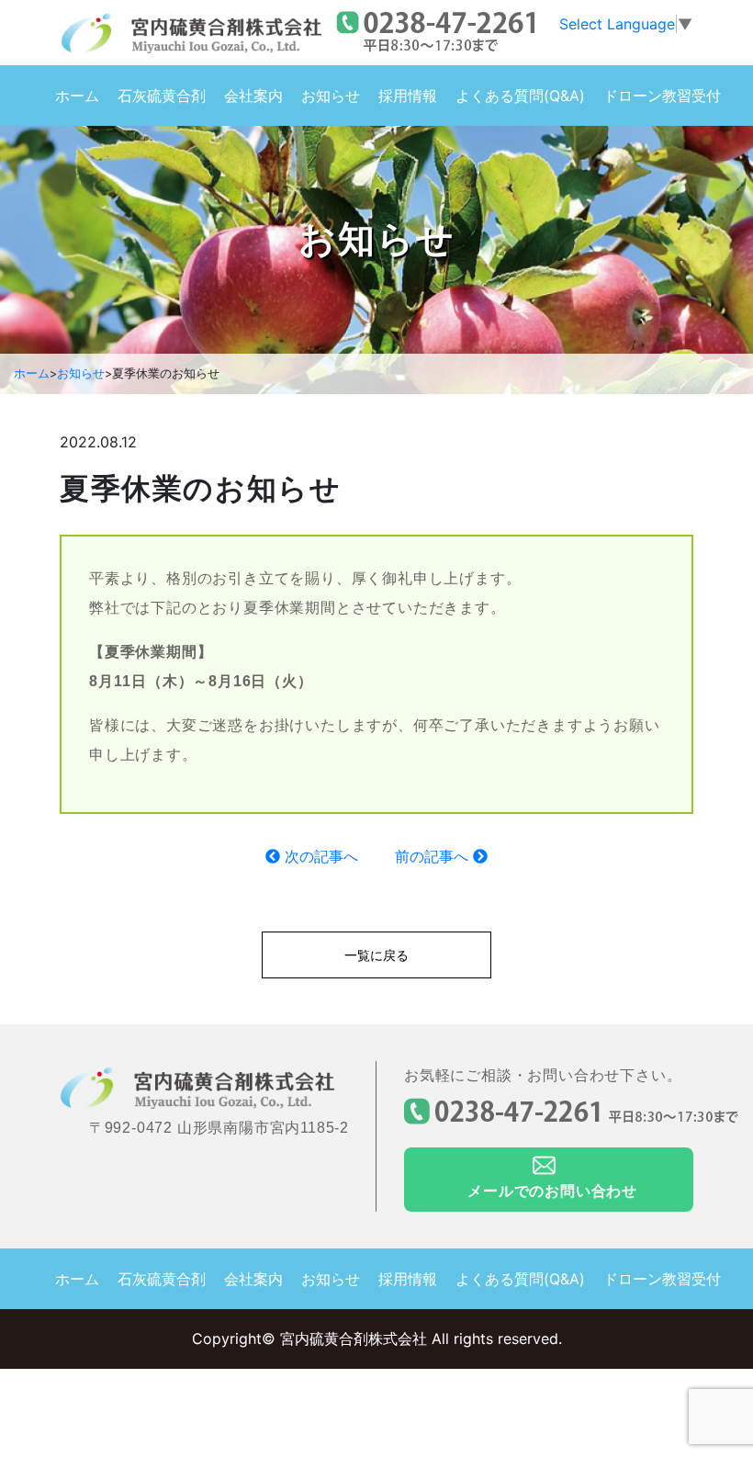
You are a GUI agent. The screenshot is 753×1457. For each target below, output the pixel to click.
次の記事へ (319, 856)
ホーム (77, 95)
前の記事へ (434, 856)
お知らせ (330, 95)
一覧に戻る (376, 955)
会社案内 (253, 95)
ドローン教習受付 (662, 95)
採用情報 (407, 95)
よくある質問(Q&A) (520, 95)
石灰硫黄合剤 (162, 95)
